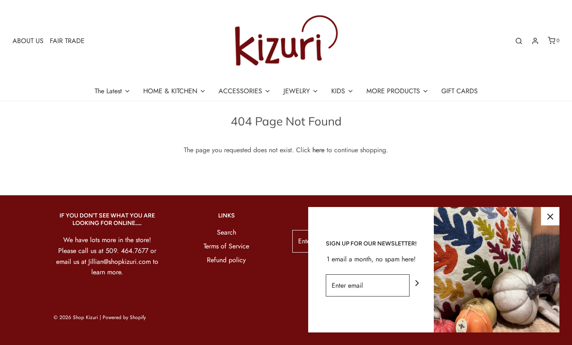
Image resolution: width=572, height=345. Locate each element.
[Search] (519, 41)
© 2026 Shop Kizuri (76, 317)
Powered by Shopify (124, 317)
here (318, 150)
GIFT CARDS (459, 91)
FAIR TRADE (67, 41)
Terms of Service (226, 246)
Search (226, 232)
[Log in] (535, 41)
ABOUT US (28, 41)
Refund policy (226, 260)
